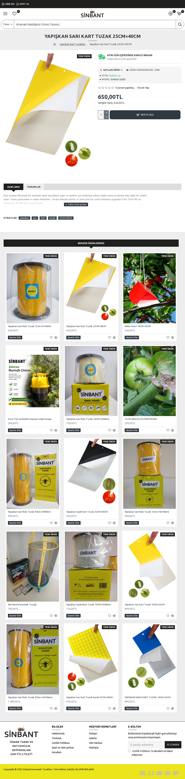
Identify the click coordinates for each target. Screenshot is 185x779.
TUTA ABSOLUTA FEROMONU (141, 419)
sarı (35, 218)
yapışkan (24, 218)
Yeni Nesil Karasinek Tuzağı (22, 604)
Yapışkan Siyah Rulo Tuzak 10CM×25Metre (88, 604)
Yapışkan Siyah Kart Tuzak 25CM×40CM (87, 511)
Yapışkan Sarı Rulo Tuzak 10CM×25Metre (87, 419)
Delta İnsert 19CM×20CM (138, 326)
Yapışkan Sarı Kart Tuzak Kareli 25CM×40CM (89, 697)
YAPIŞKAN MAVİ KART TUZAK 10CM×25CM (148, 697)
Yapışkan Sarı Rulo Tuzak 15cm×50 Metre (29, 326)
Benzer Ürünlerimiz (91, 243)
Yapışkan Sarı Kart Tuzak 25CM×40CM (86, 326)
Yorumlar (33, 187)
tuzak (52, 218)
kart (43, 218)
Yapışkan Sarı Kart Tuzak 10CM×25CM (145, 604)
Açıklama (13, 187)
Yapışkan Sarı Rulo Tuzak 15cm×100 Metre (147, 511)
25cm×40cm (66, 218)
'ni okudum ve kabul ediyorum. (152, 753)
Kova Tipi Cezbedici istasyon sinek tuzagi (29, 419)
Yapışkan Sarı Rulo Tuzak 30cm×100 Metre (30, 697)
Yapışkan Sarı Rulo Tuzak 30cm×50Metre (29, 511)
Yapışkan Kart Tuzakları (72, 44)
